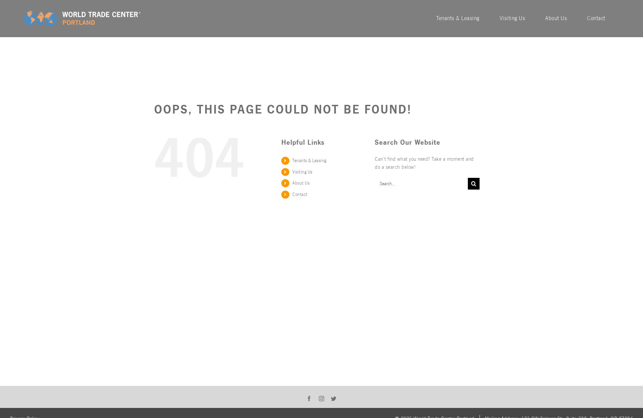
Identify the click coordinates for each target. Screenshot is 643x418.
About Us (300, 183)
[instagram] (322, 398)
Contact (299, 194)
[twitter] (334, 398)
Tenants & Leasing (309, 160)
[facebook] (309, 398)
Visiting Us (302, 172)
